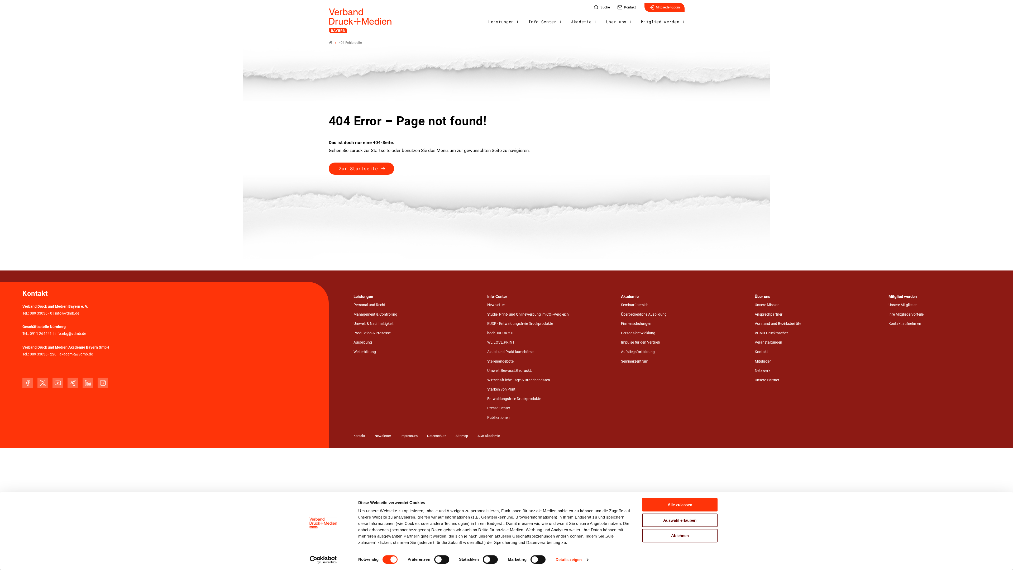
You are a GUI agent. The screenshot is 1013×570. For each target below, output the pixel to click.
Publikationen (498, 417)
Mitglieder (763, 361)
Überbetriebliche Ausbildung (644, 314)
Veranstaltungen (768, 342)
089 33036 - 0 (41, 313)
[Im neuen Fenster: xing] (73, 383)
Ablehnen (680, 535)
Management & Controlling (375, 314)
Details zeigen (569, 559)
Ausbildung (362, 342)
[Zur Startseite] (361, 20)
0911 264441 (41, 333)
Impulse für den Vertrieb (640, 342)
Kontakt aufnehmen (904, 323)
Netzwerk (762, 370)
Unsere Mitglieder (902, 305)
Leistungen (501, 21)
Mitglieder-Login (668, 7)
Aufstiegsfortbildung (638, 352)
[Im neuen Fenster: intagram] (103, 383)
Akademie (581, 21)
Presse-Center (498, 408)
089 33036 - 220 (43, 354)
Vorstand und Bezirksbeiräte (778, 323)
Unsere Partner (767, 380)
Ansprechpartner (768, 314)
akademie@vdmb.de (76, 354)
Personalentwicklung (638, 333)
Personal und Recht (369, 305)
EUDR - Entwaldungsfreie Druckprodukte (520, 323)
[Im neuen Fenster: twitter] (42, 383)
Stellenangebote (500, 361)
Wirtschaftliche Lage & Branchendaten (518, 380)
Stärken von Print (501, 389)
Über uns (616, 21)
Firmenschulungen (636, 323)
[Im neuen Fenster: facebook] (27, 383)
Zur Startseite (358, 168)
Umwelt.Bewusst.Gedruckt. (509, 370)
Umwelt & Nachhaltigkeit (373, 323)
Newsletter (496, 305)
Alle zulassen (680, 504)
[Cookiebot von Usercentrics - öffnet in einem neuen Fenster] (323, 560)
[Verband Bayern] (330, 42)
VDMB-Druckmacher (771, 333)
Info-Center (542, 21)
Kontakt (761, 352)
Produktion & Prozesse (372, 333)
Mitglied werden (660, 21)
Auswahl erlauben (679, 520)
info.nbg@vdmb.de (70, 333)
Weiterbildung (364, 352)
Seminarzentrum (634, 361)
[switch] (441, 559)
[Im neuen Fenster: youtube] (57, 383)
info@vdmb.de (67, 313)
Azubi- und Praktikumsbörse (510, 352)
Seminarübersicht (635, 305)
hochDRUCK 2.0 (500, 333)
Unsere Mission (767, 305)
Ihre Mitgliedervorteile (906, 314)
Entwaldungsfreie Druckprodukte (514, 399)
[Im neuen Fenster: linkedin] (88, 383)
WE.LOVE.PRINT (500, 342)
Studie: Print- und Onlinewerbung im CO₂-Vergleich (528, 314)
